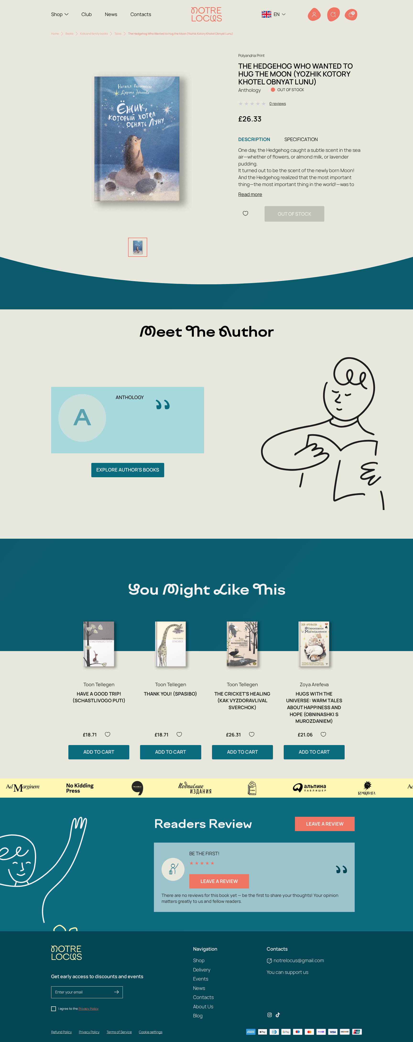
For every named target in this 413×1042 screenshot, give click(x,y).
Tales (117, 34)
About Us (203, 1006)
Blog (198, 1015)
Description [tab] (254, 139)
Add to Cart (98, 752)
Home (55, 34)
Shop (57, 14)
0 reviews (277, 103)
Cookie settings (150, 1032)
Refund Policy (61, 1032)
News (111, 14)
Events (200, 979)
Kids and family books (94, 34)
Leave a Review (325, 824)
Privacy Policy (88, 1008)
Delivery (201, 969)
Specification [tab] (301, 139)
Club (87, 14)
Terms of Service (119, 1032)
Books (69, 34)
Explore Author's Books (127, 469)
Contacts (140, 14)
